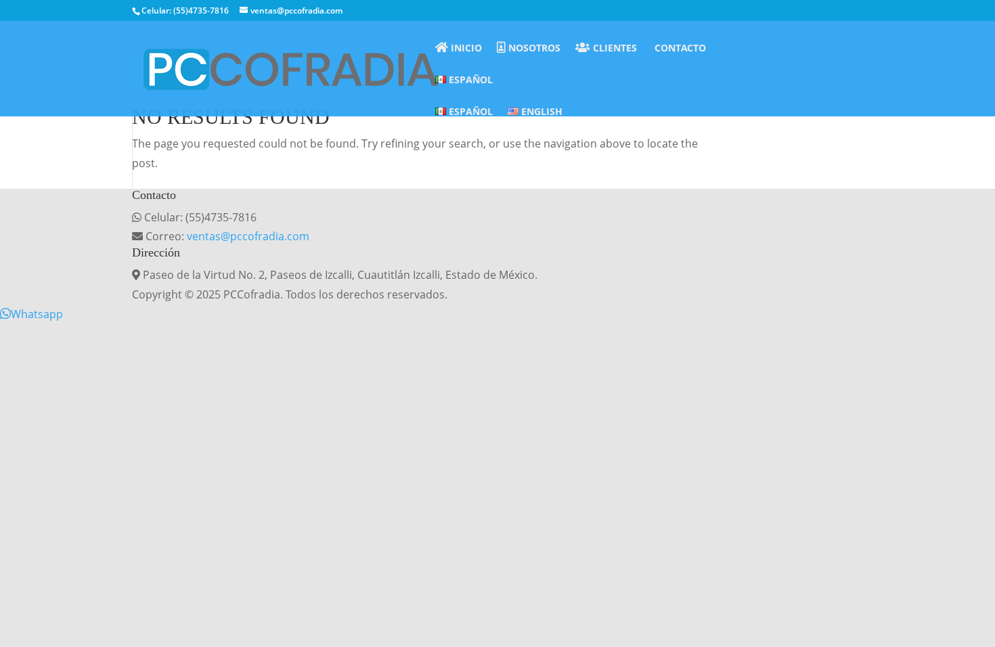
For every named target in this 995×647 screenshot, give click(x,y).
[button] (31, 314)
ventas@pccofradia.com (248, 236)
